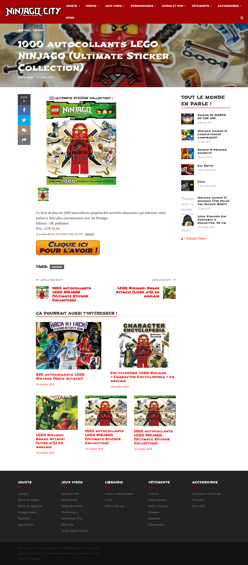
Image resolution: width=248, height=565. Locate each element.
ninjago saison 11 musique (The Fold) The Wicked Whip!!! (213, 201)
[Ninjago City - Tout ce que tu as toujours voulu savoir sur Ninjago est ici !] (33, 11)
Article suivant (161, 280)
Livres (38, 30)
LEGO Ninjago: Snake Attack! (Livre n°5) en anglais (137, 292)
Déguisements (158, 500)
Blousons (154, 518)
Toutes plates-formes (74, 530)
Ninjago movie (27, 512)
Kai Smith (205, 165)
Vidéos (91, 5)
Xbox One (67, 524)
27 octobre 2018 (206, 227)
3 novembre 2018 (207, 169)
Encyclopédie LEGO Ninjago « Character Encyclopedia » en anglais (142, 377)
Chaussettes (156, 524)
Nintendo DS (69, 500)
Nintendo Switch (71, 506)
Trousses (197, 500)
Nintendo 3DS (70, 493)
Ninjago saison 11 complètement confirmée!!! (212, 134)
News (70, 17)
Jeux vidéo (113, 5)
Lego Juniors (25, 524)
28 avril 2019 (204, 157)
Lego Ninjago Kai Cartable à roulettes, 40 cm (212, 220)
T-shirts (153, 493)
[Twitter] (24, 120)
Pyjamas (154, 512)
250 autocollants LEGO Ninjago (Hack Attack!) (60, 376)
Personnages (142, 5)
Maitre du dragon (29, 500)
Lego (90, 548)
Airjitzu (22, 493)
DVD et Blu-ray (114, 506)
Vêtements (200, 5)
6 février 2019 (205, 122)
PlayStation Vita (71, 518)
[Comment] (24, 130)
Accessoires (228, 5)
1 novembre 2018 (207, 185)
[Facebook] (24, 110)
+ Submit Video (195, 238)
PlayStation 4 (69, 512)
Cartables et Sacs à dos (206, 493)
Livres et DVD (172, 5)
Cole (201, 181)
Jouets (71, 5)
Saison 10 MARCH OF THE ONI (212, 116)
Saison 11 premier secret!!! (212, 151)
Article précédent (51, 280)
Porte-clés (198, 506)
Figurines (24, 518)
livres (57, 267)
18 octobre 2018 (45, 384)
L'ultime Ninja (25, 77)
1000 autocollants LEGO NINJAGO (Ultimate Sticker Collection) (71, 294)
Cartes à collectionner (119, 493)
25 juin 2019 (204, 141)
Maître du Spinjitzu (30, 506)
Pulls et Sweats (158, 506)
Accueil (24, 30)
